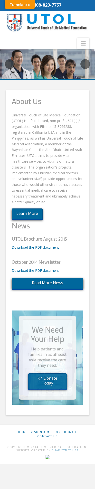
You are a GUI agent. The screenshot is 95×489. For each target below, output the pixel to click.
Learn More (27, 213)
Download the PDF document (35, 247)
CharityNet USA (65, 450)
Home (23, 432)
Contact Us (47, 436)
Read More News (47, 282)
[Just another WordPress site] (47, 22)
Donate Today (49, 381)
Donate (70, 432)
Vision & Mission (46, 432)
